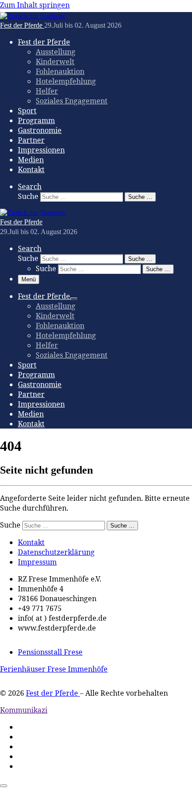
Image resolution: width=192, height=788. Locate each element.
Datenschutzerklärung (56, 552)
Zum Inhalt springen (35, 5)
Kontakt (31, 542)
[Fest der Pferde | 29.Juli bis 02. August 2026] (33, 16)
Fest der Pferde (53, 693)
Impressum (37, 562)
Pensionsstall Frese (50, 652)
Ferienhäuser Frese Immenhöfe (54, 669)
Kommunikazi (23, 710)
